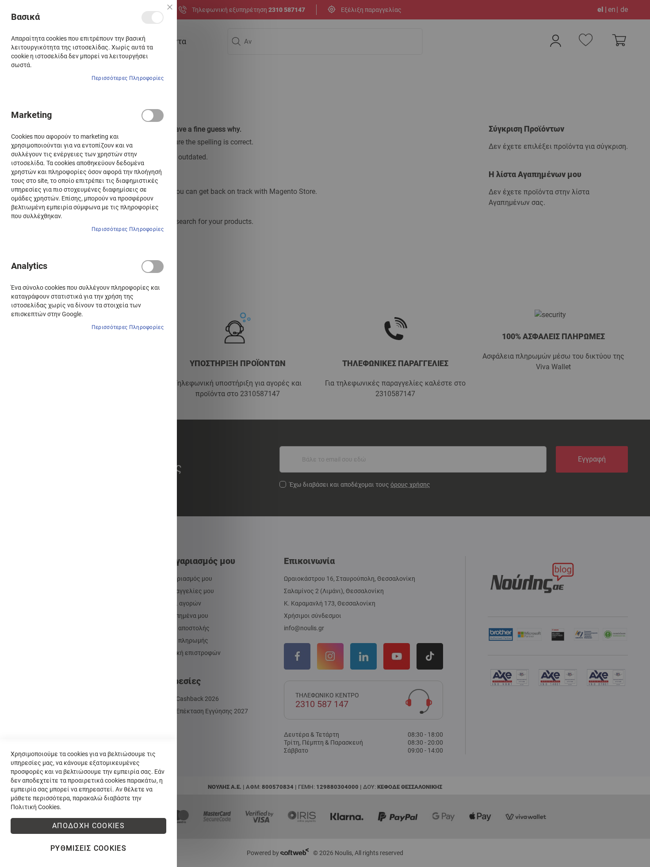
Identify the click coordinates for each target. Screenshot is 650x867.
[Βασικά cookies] (152, 17)
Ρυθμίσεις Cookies (88, 848)
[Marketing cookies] (152, 115)
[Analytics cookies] (152, 266)
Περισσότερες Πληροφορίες (128, 78)
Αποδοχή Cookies (88, 826)
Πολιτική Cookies (35, 806)
